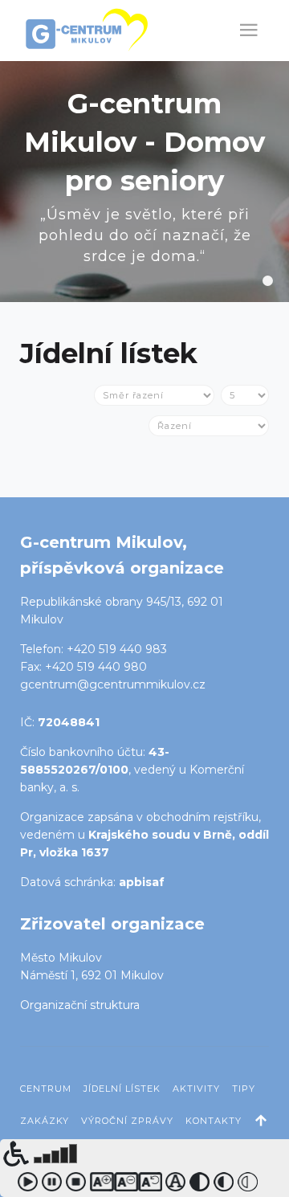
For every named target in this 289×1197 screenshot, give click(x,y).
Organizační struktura (80, 1005)
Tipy (243, 1088)
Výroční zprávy (127, 1120)
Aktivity (196, 1088)
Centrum (45, 1088)
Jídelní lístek (122, 1088)
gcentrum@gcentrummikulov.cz (113, 684)
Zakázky (44, 1120)
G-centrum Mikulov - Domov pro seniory (268, 281)
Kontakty (213, 1120)
